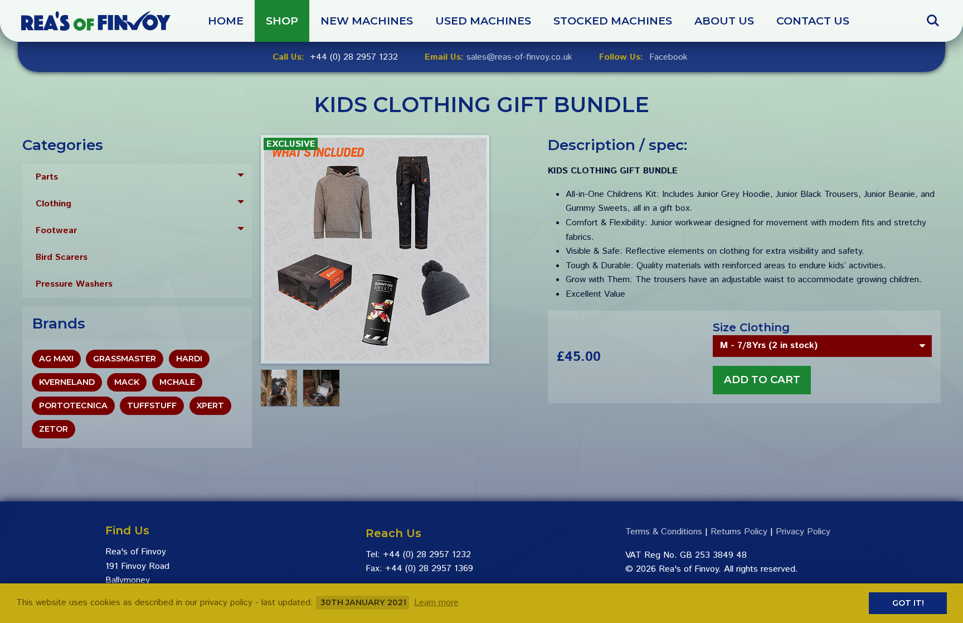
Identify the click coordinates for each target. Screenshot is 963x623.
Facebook (668, 57)
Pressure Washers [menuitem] (74, 284)
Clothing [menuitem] (53, 203)
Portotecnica (73, 405)
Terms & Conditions (663, 531)
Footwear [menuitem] (56, 230)
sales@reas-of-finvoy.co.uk (519, 57)
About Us (724, 20)
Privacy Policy (803, 531)
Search (933, 15)
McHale (177, 382)
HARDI (189, 359)
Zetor (53, 429)
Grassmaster (124, 359)
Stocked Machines (612, 20)
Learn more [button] (436, 602)
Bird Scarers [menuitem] (61, 257)
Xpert (210, 405)
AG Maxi (56, 359)
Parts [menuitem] (47, 177)
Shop (282, 20)
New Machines (366, 20)
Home (226, 20)
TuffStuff (152, 405)
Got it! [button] (908, 603)
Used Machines (483, 20)
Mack (126, 382)
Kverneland (67, 382)
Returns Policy (739, 531)
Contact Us (812, 20)
